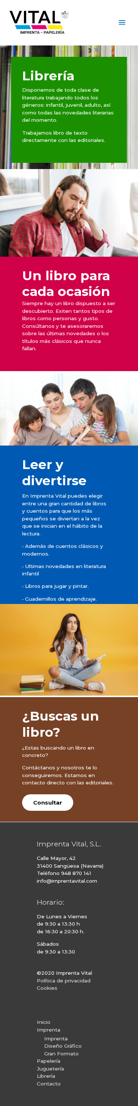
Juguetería (50, 1069)
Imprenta (48, 1030)
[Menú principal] (122, 23)
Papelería (48, 1061)
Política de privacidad (64, 981)
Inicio (43, 1022)
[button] (47, 802)
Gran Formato (61, 1053)
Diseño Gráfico (63, 1046)
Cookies (47, 988)
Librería (46, 1076)
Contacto (49, 1084)
